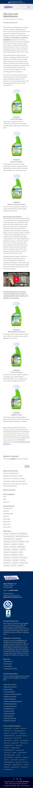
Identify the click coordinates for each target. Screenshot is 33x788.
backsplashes (7, 40)
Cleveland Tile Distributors (22, 536)
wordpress (20, 565)
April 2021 (6, 511)
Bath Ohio (23, 728)
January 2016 (7, 527)
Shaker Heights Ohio (9, 762)
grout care (13, 546)
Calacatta (6, 733)
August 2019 (6, 522)
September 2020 (8, 514)
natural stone (13, 552)
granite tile (7, 743)
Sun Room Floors (9, 711)
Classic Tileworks (22, 533)
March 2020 (6, 519)
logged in (13, 459)
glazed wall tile (24, 740)
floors (8, 37)
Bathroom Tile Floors (10, 687)
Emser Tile (7, 544)
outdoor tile (18, 757)
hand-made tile (24, 743)
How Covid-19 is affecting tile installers (14, 478)
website (13, 565)
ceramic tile (13, 533)
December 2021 (7, 508)
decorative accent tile (21, 735)
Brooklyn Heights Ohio (19, 730)
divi (27, 541)
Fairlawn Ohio (17, 738)
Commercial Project (9, 539)
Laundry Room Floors (10, 706)
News (4, 499)
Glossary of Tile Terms (10, 668)
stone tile (26, 764)
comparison (18, 539)
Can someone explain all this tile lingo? (14, 481)
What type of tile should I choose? (13, 476)
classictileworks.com (9, 536)
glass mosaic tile (8, 740)
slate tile (18, 762)
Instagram (15, 549)
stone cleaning (23, 557)
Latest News (7, 666)
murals (14, 752)
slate (21, 554)
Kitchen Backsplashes (10, 704)
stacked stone (7, 764)
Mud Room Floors (9, 709)
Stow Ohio (7, 767)
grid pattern (14, 743)
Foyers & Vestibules (10, 699)
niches (18, 755)
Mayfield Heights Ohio (9, 750)
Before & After (8, 689)
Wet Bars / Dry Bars (10, 721)
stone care (15, 557)
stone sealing (7, 560)
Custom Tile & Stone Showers (12, 694)
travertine (7, 565)
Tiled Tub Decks (8, 716)
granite (6, 546)
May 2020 (6, 516)
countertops (24, 37)
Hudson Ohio (19, 745)
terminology (16, 560)
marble (6, 552)
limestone (22, 549)
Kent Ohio (6, 747)
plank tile (6, 759)
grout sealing (7, 549)
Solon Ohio (25, 762)
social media (7, 557)
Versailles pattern (8, 769)
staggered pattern (17, 764)
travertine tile (24, 767)
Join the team (8, 664)
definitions (21, 541)
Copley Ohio (22, 733)
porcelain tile (14, 554)
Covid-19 (14, 541)
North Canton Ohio (8, 757)
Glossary (20, 544)
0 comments (20, 19)
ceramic (6, 533)
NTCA (20, 552)
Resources (13, 19)
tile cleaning (7, 562)
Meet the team (8, 661)
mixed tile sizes (20, 750)
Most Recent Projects (10, 684)
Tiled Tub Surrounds (10, 718)
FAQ (4, 497)
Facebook (14, 544)
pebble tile (25, 757)
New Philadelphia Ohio (9, 755)
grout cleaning (21, 546)
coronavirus (7, 541)
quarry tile (22, 759)
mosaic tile (7, 752)
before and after (8, 730)
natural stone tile (22, 752)
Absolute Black (8, 728)
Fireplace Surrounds (10, 696)
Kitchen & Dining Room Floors (13, 701)
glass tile (16, 740)
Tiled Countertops (9, 713)
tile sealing (15, 562)
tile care (23, 560)
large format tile (15, 747)
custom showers (15, 37)
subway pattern (15, 767)
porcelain (6, 554)
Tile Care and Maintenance (11, 473)
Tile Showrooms (23, 562)
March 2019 (6, 524)
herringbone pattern (9, 745)
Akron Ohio (16, 728)
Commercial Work (9, 692)
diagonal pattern (8, 738)
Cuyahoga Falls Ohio (9, 735)
